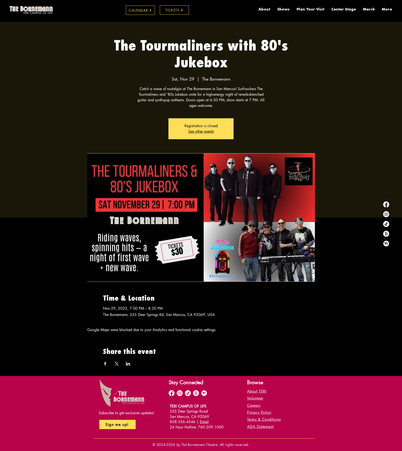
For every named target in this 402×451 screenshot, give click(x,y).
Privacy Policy (259, 412)
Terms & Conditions (264, 419)
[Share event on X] (116, 364)
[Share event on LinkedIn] (128, 364)
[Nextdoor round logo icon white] (386, 244)
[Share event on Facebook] (105, 364)
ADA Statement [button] (260, 426)
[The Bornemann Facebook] (386, 204)
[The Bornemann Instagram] (386, 214)
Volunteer (255, 398)
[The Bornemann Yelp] (386, 234)
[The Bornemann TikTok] (386, 224)
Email (204, 421)
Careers (254, 405)
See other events (201, 131)
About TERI (257, 391)
